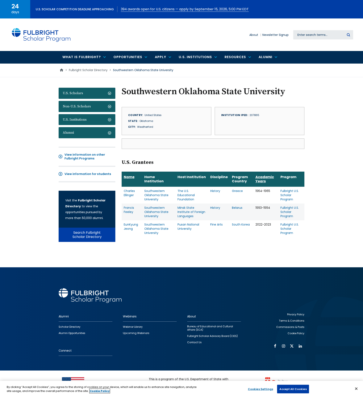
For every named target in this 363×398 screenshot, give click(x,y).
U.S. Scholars (73, 93)
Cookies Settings (260, 389)
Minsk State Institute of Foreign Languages (191, 212)
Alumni (68, 132)
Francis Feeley (129, 210)
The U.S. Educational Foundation (186, 195)
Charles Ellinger (129, 193)
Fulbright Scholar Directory (88, 70)
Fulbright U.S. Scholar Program (289, 195)
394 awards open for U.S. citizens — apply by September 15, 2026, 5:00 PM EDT (185, 9)
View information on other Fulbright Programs (84, 157)
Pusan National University (188, 226)
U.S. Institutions (75, 119)
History (215, 191)
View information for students (87, 174)
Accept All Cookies (292, 389)
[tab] (87, 93)
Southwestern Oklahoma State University (156, 195)
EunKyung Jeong (131, 226)
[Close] (356, 388)
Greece (237, 191)
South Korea (241, 224)
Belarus (237, 208)
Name (129, 177)
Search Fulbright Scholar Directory (87, 234)
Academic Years (264, 179)
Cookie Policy (100, 391)
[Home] (41, 35)
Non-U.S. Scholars (77, 106)
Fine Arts (216, 224)
